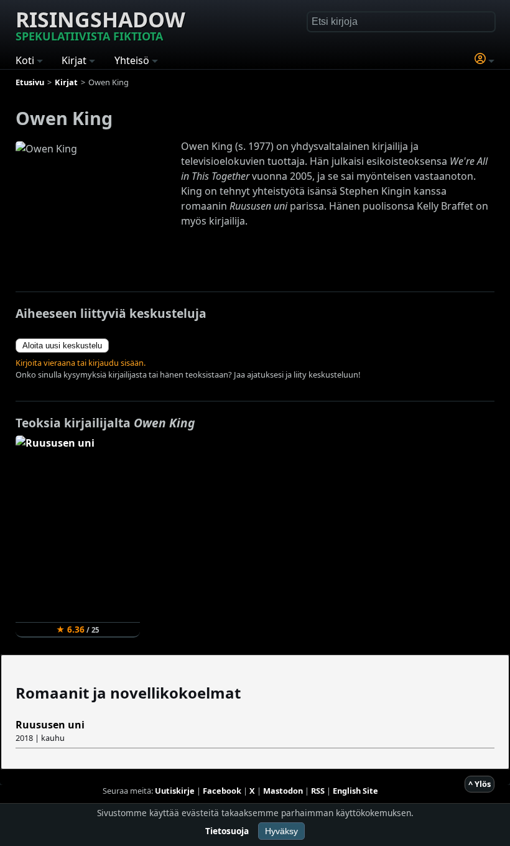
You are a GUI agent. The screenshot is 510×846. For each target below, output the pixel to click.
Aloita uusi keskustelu (62, 345)
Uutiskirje (175, 790)
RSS (318, 790)
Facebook (222, 790)
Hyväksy (281, 831)
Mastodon (283, 790)
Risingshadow (100, 24)
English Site (355, 790)
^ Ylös (479, 783)
